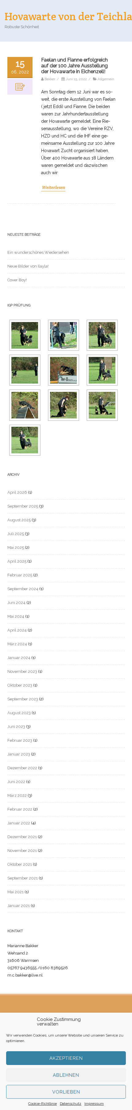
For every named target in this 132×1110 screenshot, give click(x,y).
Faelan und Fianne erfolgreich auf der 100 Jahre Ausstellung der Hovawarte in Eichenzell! (74, 65)
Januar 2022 (18, 823)
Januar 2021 (18, 905)
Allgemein (106, 79)
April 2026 (17, 492)
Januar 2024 (18, 657)
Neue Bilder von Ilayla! (28, 266)
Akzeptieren (66, 1058)
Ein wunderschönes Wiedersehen (38, 252)
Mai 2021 (15, 892)
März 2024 (17, 644)
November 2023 (22, 671)
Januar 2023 (18, 754)
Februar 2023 (19, 740)
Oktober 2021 (19, 864)
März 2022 (17, 795)
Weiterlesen (53, 187)
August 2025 (19, 520)
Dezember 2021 (22, 836)
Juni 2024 (16, 602)
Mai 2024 (15, 616)
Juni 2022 (16, 781)
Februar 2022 (19, 809)
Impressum (94, 1103)
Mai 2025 (15, 547)
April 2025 (16, 561)
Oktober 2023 (19, 685)
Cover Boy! (17, 280)
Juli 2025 (15, 533)
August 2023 (19, 713)
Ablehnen (66, 1075)
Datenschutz (70, 1103)
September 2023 (22, 699)
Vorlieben (66, 1092)
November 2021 (22, 850)
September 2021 (22, 878)
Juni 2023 (16, 726)
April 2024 (17, 630)
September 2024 (22, 589)
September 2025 (22, 506)
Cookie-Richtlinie (42, 1103)
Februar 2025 (19, 575)
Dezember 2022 (22, 768)
